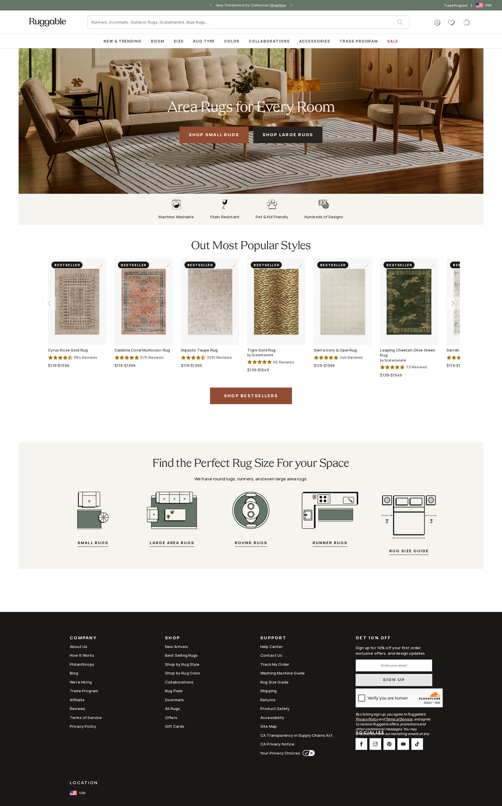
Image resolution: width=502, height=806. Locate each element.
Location (84, 783)
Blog (74, 673)
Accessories (314, 41)
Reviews (77, 708)
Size (179, 41)
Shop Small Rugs (214, 135)
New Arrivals (176, 646)
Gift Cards (174, 726)
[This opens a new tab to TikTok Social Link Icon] (417, 744)
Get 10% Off (373, 638)
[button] (437, 23)
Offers (171, 717)
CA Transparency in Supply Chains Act (296, 735)
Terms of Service (86, 717)
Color (232, 41)
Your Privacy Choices (280, 753)
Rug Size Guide (274, 682)
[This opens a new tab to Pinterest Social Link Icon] (389, 744)
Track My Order (274, 664)
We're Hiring (81, 682)
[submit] (403, 22)
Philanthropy (82, 664)
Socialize (370, 733)
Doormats (174, 699)
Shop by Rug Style (182, 664)
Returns (267, 699)
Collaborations (269, 41)
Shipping (268, 690)
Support (273, 638)
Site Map (268, 726)
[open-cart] (466, 22)
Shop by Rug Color (182, 673)
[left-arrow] (212, 5)
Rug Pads (174, 690)
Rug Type (204, 41)
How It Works (82, 655)
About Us (78, 646)
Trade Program (455, 5)
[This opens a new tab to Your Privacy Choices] (307, 753)
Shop (172, 638)
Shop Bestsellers (251, 396)
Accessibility (272, 717)
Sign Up (394, 680)
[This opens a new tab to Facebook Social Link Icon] (361, 744)
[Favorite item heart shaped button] (99, 264)
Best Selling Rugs (181, 655)
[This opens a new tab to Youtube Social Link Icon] (403, 744)
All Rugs (172, 708)
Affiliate (77, 699)
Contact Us (271, 655)
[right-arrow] (290, 5)
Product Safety (275, 708)
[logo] (47, 22)
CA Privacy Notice (277, 744)
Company (83, 638)
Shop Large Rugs (288, 135)
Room (157, 41)
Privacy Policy (83, 726)
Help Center (271, 646)
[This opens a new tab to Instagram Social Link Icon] (375, 744)
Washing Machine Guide (282, 673)
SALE (392, 41)
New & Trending (123, 41)
